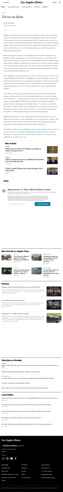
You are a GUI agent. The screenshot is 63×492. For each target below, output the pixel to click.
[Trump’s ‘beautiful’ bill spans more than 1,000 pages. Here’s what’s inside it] (52, 171)
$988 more (19, 104)
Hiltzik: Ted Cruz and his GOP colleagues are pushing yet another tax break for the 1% (23, 150)
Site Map (4, 451)
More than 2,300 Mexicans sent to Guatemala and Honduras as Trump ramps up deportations (27, 424)
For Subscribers (6, 376)
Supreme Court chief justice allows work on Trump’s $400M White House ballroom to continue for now (29, 398)
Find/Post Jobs (6, 468)
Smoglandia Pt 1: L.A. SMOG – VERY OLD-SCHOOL (15, 313)
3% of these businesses (45, 122)
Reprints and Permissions (48, 477)
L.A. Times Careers (46, 471)
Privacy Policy (18, 200)
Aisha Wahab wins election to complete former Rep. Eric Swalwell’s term (21, 417)
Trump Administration (14, 7)
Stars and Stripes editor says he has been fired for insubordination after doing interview (51, 272)
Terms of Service (26, 196)
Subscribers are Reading (11, 360)
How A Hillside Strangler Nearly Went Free (13, 300)
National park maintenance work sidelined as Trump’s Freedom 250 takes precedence (50, 259)
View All (44, 7)
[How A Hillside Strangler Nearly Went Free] (54, 305)
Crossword (24, 464)
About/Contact (45, 464)
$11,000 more (42, 106)
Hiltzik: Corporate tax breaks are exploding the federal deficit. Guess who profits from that (24, 160)
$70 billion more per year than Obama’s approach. (38, 129)
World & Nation (47, 254)
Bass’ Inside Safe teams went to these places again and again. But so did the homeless (25, 388)
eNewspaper (5, 464)
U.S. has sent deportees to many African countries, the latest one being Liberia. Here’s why (26, 411)
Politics (3, 7)
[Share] (5, 30)
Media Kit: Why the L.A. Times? (10, 474)
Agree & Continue (42, 204)
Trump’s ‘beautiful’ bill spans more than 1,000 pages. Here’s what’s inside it (24, 169)
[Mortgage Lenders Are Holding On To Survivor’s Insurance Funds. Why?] (54, 291)
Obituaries (24, 468)
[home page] (31, 2)
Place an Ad (5, 471)
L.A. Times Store (26, 477)
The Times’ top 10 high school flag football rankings (15, 383)
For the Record (45, 468)
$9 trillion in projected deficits (34, 132)
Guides (23, 474)
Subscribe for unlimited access (9, 449)
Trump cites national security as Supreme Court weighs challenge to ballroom (21, 272)
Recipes (24, 471)
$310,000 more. (43, 111)
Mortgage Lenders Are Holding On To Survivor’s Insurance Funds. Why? (21, 287)
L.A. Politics (37, 7)
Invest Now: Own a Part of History (9, 479)
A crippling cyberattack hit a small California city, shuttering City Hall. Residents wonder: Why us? (28, 378)
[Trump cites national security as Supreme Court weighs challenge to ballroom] (7, 271)
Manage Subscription (47, 474)
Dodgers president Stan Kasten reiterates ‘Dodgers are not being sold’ (21, 371)
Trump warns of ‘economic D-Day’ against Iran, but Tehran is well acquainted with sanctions (26, 404)
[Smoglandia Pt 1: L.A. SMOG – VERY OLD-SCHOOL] (54, 318)
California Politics (26, 7)
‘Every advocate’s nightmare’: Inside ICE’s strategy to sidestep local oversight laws (21, 258)
